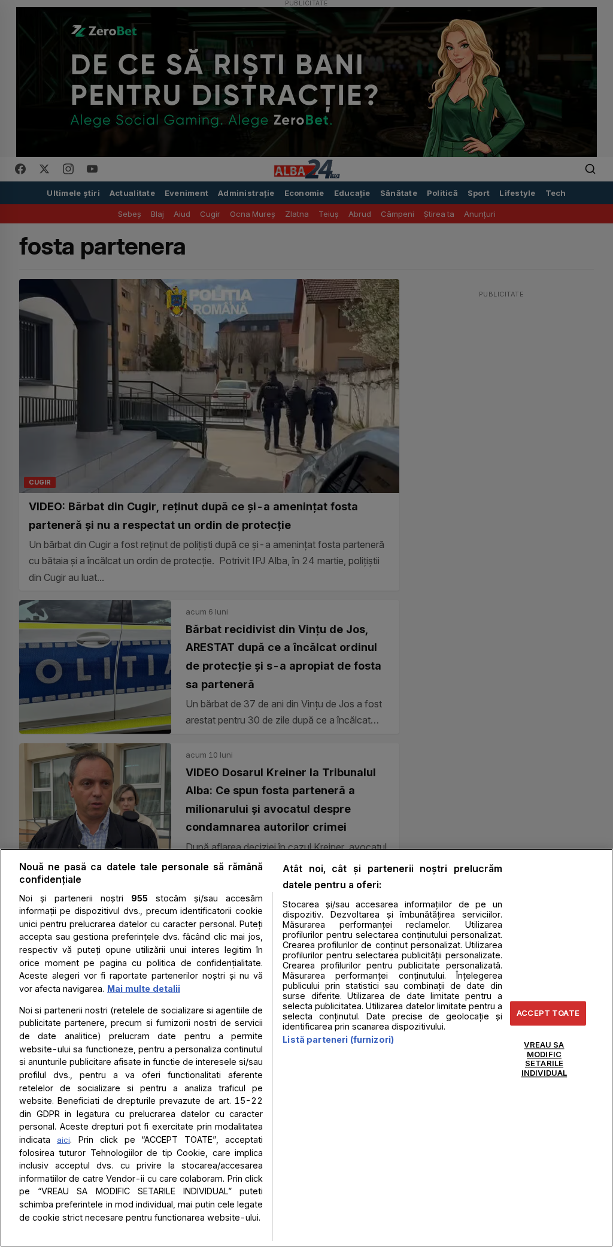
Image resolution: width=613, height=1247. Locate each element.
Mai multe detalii (143, 988)
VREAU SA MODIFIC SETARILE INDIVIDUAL (544, 1059)
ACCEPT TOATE (548, 1013)
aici (63, 1140)
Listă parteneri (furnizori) (338, 1039)
